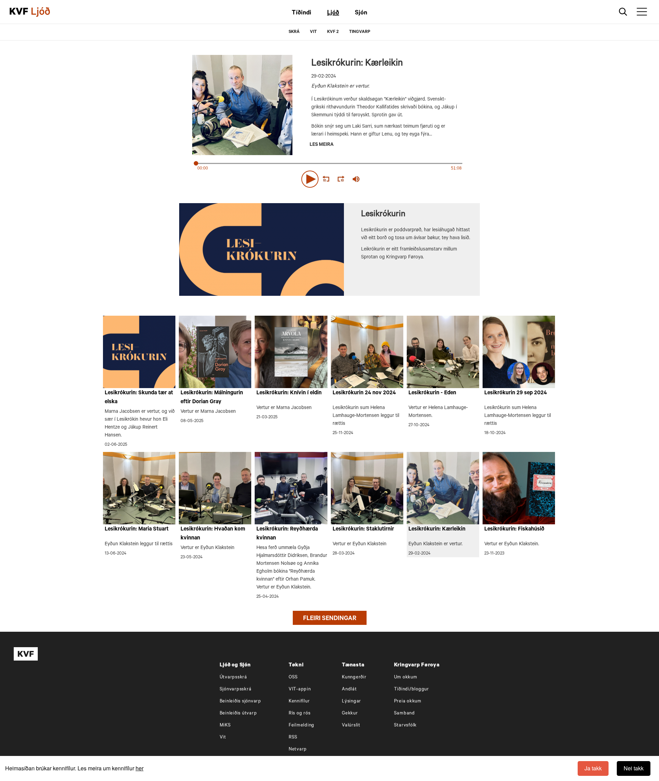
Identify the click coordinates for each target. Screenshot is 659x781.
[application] (329, 178)
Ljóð (333, 13)
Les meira (322, 145)
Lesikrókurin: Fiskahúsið (514, 529)
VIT (313, 32)
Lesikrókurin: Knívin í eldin (289, 393)
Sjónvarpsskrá (236, 689)
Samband (404, 713)
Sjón (361, 13)
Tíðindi (301, 13)
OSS (293, 677)
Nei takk (634, 768)
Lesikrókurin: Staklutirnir (363, 529)
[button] (310, 179)
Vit (223, 737)
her (139, 768)
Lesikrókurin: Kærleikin (436, 529)
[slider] (388, 179)
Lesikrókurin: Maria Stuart (137, 529)
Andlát (349, 689)
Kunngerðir (354, 677)
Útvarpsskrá (233, 677)
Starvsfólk (405, 725)
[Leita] (623, 12)
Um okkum (405, 677)
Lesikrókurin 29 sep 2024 (515, 393)
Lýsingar (351, 701)
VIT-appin (300, 689)
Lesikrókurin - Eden (432, 393)
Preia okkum (407, 701)
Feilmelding (301, 725)
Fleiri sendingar (329, 619)
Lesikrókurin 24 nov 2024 (364, 393)
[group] (356, 179)
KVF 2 (333, 32)
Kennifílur (299, 701)
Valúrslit (351, 725)
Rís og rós (300, 713)
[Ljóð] (46, 12)
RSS (293, 737)
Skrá (294, 32)
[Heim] (19, 12)
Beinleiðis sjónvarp (240, 701)
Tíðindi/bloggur (411, 689)
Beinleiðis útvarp (238, 713)
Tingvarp (359, 32)
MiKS (225, 725)
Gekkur (350, 713)
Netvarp (298, 749)
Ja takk (593, 768)
